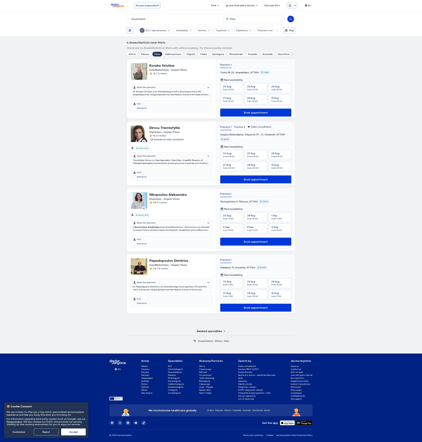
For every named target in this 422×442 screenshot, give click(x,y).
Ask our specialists (247, 396)
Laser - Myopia (206, 387)
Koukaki (252, 54)
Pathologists (174, 378)
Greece (210, 410)
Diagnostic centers (247, 387)
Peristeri (145, 375)
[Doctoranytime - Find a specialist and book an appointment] (195, 341)
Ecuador (247, 410)
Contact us (296, 369)
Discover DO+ (297, 378)
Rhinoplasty (204, 381)
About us (295, 366)
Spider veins (205, 390)
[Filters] (130, 30)
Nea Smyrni (146, 393)
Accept (73, 431)
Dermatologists (175, 369)
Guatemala (257, 410)
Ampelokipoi (147, 378)
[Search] (290, 19)
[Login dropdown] (291, 5)
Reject (46, 431)
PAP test (203, 372)
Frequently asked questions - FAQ (254, 393)
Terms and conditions (253, 435)
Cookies (269, 435)
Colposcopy (204, 384)
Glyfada (145, 387)
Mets (157, 54)
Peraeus (145, 372)
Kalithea (145, 381)
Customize (19, 431)
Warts (202, 366)
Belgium (219, 410)
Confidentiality (298, 396)
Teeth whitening (206, 378)
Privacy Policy (14, 421)
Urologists (173, 390)
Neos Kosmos (285, 54)
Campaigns (296, 393)
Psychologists (174, 381)
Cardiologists (174, 393)
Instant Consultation (300, 384)
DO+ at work (297, 372)
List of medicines (246, 399)
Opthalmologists (176, 384)
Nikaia (144, 390)
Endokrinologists (176, 387)
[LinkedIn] (128, 422)
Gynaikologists (175, 372)
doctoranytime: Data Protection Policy (294, 435)
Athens (145, 54)
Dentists (172, 375)
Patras (144, 384)
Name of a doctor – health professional (256, 375)
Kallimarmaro (173, 54)
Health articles (245, 384)
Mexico (227, 410)
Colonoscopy (205, 369)
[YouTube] (135, 422)
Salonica (145, 369)
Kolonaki (268, 54)
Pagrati (191, 54)
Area (240, 378)
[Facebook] (112, 422)
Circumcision (205, 375)
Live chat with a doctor (302, 375)
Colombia (236, 410)
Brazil (267, 410)
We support (296, 399)
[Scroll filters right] (275, 30)
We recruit (296, 387)
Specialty (242, 381)
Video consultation (247, 366)
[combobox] (174, 19)
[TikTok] (143, 422)
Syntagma (218, 54)
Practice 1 (225, 64)
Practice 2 (239, 126)
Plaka (203, 54)
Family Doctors (245, 372)
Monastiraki (236, 54)
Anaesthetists (205, 341)
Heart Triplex (205, 393)
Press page (296, 390)
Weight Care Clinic (300, 381)
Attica (132, 54)
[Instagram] (120, 422)
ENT (170, 366)
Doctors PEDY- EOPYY (248, 369)
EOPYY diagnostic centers (250, 390)
